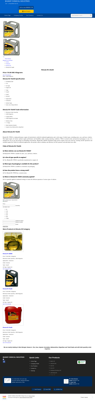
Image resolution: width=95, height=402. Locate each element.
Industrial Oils (53, 363)
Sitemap (33, 370)
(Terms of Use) (32, 396)
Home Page (7, 15)
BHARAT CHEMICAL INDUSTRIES (17, 2)
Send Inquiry (27, 11)
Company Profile (18, 15)
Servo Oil (52, 368)
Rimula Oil (8, 65)
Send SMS (48, 389)
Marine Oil (52, 361)
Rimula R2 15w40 (7, 327)
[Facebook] (4, 362)
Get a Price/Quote (7, 75)
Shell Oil (52, 365)
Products (8, 63)
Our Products (30, 15)
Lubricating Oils (53, 372)
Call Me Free (59, 389)
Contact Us (40, 15)
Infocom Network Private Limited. (26, 397)
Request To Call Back (7, 60)
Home (7, 62)
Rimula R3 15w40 (7, 289)
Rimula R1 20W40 (7, 253)
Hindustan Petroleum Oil (55, 370)
